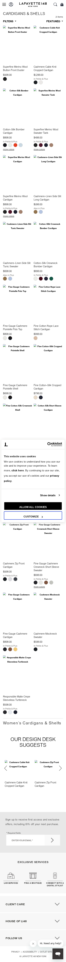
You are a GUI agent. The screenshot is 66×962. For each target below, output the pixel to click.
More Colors (8, 149)
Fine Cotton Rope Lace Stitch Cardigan (46, 327)
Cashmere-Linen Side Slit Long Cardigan (47, 198)
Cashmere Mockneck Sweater (45, 635)
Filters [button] (8, 21)
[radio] (5, 79)
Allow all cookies (33, 507)
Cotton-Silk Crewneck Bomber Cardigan (46, 264)
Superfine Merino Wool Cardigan (15, 198)
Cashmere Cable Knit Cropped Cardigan (45, 68)
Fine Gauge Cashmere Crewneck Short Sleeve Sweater (46, 567)
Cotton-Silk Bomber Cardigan (14, 131)
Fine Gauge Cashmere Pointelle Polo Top (15, 327)
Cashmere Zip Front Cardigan (14, 565)
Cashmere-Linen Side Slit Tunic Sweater (16, 264)
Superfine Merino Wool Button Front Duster (15, 68)
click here (18, 470)
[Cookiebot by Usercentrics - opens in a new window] (47, 444)
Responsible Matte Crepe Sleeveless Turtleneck (16, 698)
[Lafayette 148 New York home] (33, 4)
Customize (31, 516)
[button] (11, 4)
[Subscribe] (52, 840)
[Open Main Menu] (4, 4)
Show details (48, 495)
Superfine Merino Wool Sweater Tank (46, 131)
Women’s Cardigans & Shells (32, 722)
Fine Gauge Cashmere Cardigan (15, 635)
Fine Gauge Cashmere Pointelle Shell (15, 387)
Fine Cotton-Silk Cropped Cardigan (47, 387)
